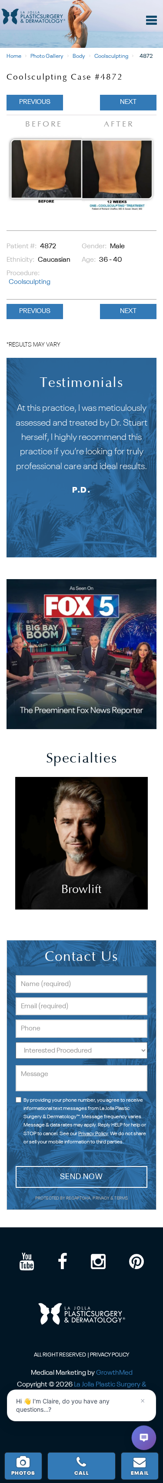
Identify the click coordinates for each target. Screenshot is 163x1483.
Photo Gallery (46, 56)
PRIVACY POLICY (109, 1355)
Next (128, 102)
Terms (120, 1198)
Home (14, 56)
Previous (34, 102)
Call (81, 1473)
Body (79, 56)
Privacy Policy (93, 1133)
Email (140, 1473)
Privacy (101, 1198)
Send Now (81, 1177)
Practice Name (81, 4)
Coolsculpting (111, 56)
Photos (23, 1473)
